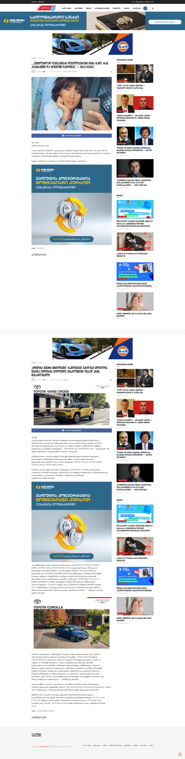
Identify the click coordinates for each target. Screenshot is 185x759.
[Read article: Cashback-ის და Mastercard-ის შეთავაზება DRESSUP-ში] (135, 241)
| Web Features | (44, 746)
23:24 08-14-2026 (123, 91)
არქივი (151, 745)
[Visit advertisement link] (92, 45)
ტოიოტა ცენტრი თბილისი (45, 711)
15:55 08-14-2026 (123, 123)
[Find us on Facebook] (145, 8)
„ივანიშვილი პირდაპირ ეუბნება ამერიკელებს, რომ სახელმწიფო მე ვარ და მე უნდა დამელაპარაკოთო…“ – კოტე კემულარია (134, 182)
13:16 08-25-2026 (123, 259)
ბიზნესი (88, 8)
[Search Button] (153, 8)
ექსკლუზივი (79, 8)
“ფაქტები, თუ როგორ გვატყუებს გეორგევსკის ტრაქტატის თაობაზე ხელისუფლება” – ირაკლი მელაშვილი (134, 150)
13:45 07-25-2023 (55, 380)
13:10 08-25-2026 (123, 289)
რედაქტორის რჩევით (102, 8)
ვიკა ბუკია (40, 248)
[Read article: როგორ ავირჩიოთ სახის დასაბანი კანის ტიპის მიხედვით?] (135, 301)
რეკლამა (34, 2)
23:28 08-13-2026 (123, 155)
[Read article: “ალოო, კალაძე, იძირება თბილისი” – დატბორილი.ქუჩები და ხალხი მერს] (135, 73)
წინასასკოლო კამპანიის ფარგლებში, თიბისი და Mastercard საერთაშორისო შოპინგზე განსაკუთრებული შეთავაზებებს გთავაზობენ (135, 223)
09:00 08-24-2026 (123, 319)
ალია (44, 71)
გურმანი (126, 8)
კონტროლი (116, 8)
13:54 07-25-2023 (55, 71)
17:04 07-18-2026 (123, 188)
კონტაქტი (41, 2)
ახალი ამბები (66, 8)
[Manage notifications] (180, 754)
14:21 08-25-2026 (123, 229)
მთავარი (33, 58)
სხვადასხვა (137, 8)
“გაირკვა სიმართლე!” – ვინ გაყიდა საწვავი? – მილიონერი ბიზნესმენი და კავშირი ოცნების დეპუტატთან (134, 118)
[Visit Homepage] (46, 8)
